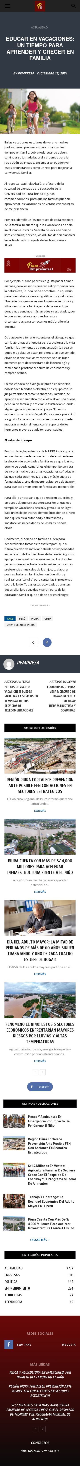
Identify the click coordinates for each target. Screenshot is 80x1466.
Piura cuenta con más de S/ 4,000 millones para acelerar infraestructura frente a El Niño (40, 866)
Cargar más (38, 1240)
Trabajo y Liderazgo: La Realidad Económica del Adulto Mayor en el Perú (51, 1201)
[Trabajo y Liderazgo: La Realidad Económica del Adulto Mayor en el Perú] (14, 1201)
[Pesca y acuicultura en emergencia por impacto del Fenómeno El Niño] (14, 1121)
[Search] (74, 6)
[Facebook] (47, 642)
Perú (22, 618)
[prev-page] (35, 1072)
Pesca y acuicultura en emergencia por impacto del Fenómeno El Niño (49, 1121)
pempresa (26, 73)
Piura (34, 618)
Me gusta (69, 1344)
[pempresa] (8, 664)
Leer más (40, 810)
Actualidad (39, 27)
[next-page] (43, 1072)
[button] (7, 6)
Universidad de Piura (20, 625)
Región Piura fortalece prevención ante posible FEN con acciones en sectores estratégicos (40, 785)
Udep (47, 618)
